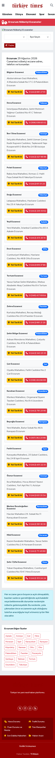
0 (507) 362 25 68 (37, 438)
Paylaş (11, 45)
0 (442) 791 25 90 (37, 411)
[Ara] (51, 5)
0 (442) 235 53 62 (37, 211)
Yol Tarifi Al (16, 92)
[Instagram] (25, 708)
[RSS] (35, 708)
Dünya (19, 14)
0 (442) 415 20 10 (37, 238)
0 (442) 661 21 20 (37, 323)
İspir (19, 642)
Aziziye (19, 636)
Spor (42, 14)
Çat (28, 636)
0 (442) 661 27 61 (37, 92)
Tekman (21, 659)
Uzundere (10, 665)
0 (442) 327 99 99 (37, 157)
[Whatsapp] (30, 708)
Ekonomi (31, 14)
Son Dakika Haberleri (16, 736)
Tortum (32, 659)
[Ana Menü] (3, 5)
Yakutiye (23, 665)
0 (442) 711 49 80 (37, 551)
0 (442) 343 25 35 (37, 353)
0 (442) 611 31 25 (37, 184)
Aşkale (9, 636)
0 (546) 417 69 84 (37, 295)
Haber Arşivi (37, 736)
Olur (40, 647)
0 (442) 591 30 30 (37, 524)
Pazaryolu (36, 653)
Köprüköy (10, 647)
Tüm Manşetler (39, 727)
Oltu (32, 647)
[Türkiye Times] (27, 5)
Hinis (37, 636)
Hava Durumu (14, 722)
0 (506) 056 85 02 (37, 123)
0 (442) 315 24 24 (37, 578)
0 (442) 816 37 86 (37, 265)
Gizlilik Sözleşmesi (27, 746)
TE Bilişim (34, 754)
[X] (20, 708)
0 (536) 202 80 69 (37, 380)
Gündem (7, 14)
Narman (22, 647)
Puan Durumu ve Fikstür (13, 728)
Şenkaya (9, 659)
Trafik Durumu (38, 722)
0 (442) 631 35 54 (37, 495)
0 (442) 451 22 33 (37, 465)
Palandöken (11, 653)
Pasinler (24, 653)
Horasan (9, 642)
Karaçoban (31, 642)
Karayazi (44, 642)
